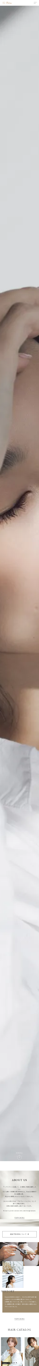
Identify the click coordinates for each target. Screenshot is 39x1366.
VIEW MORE (19, 1218)
